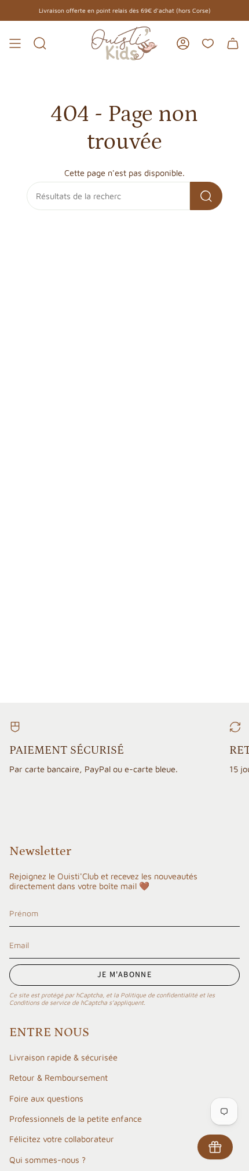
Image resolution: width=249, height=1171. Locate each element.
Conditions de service (39, 1002)
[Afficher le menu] (15, 43)
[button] (40, 43)
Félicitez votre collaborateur (61, 1139)
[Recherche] (206, 196)
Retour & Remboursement (58, 1077)
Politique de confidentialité (158, 995)
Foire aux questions (46, 1098)
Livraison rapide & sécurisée (63, 1057)
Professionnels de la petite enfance (75, 1119)
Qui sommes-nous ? (47, 1160)
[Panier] (233, 43)
